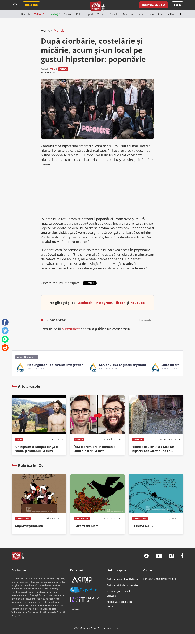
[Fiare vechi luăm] (97, 504)
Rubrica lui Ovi (23, 518)
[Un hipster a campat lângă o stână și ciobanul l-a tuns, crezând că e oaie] (39, 425)
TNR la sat (138, 439)
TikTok (120, 302)
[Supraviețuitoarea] (39, 504)
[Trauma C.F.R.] (156, 504)
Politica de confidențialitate (122, 579)
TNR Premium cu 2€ (153, 5)
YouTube (137, 302)
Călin (52, 69)
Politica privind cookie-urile (122, 585)
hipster (89, 283)
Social (19, 439)
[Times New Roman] (97, 6)
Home (45, 30)
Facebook (84, 302)
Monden (60, 30)
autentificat (71, 328)
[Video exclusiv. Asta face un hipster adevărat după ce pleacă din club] (156, 425)
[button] (16, 14)
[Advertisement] (97, 191)
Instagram (103, 302)
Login (177, 5)
